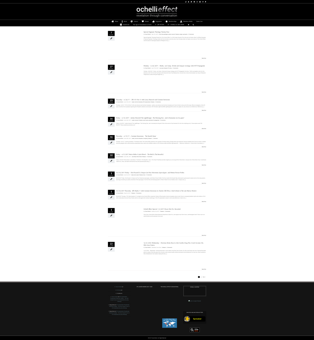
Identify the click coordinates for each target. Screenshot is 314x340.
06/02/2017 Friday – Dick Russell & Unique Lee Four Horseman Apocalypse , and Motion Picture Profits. (150, 173)
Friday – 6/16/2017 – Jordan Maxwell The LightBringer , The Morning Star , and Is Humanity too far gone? (150, 118)
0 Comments (191, 34)
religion (181, 34)
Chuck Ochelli (148, 34)
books (133, 102)
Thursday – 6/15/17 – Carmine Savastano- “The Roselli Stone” (136, 136)
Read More (204, 58)
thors (144, 174)
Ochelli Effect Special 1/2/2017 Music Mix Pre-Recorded (162, 209)
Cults (160, 34)
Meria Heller (139, 156)
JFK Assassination (146, 102)
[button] (193, 24)
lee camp (161, 68)
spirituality (185, 34)
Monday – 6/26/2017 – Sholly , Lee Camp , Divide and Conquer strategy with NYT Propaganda (174, 66)
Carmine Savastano (139, 102)
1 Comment (155, 138)
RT (168, 68)
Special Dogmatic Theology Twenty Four (156, 32)
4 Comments (149, 156)
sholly (170, 68)
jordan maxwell (171, 34)
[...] (168, 40)
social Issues (145, 120)
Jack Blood (134, 156)
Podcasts (177, 34)
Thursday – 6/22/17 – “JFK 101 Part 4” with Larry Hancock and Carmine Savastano (143, 100)
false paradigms (164, 34)
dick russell (136, 174)
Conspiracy (145, 138)
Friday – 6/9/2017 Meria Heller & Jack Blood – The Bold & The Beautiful (139, 154)
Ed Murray (118, 290)
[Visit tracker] (169, 319)
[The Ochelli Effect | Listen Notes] (195, 328)
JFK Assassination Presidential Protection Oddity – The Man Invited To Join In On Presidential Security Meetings (119, 306)
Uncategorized (156, 120)
